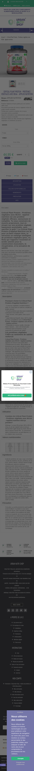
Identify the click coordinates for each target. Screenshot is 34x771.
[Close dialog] (31, 372)
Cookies (2, 765)
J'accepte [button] (20, 758)
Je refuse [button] (20, 712)
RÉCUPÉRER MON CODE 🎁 (17, 395)
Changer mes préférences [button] (20, 763)
